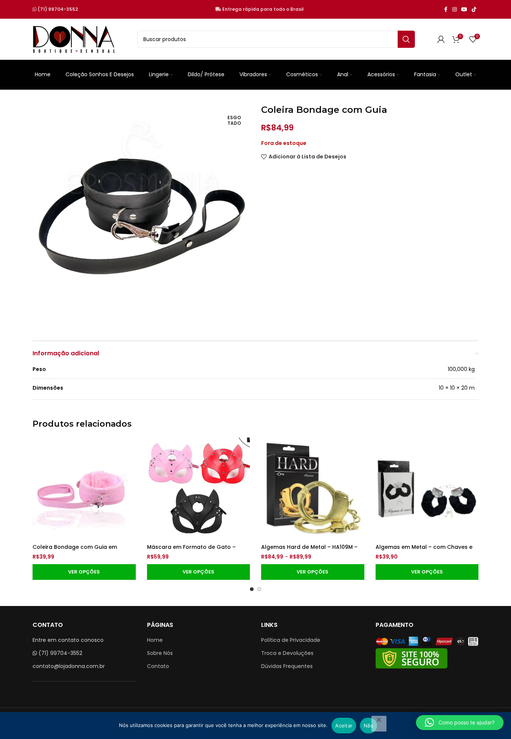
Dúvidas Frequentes (287, 666)
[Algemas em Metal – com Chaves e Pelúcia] (427, 489)
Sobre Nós (160, 653)
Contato (158, 666)
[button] (460, 722)
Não (368, 726)
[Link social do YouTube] (464, 9)
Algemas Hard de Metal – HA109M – (309, 547)
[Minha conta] (441, 39)
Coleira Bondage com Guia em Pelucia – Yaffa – (75, 550)
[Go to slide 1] (252, 589)
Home (155, 640)
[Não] (378, 724)
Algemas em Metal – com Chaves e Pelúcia (424, 550)
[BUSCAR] (406, 39)
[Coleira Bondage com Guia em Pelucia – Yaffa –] (84, 489)
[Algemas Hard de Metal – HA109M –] (312, 489)
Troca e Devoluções (287, 653)
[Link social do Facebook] (445, 9)
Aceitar (343, 726)
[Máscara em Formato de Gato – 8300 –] (198, 489)
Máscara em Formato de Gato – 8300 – (191, 550)
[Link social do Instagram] (454, 9)
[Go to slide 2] (259, 589)
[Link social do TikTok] (473, 9)
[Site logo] (74, 39)
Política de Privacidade (290, 640)
